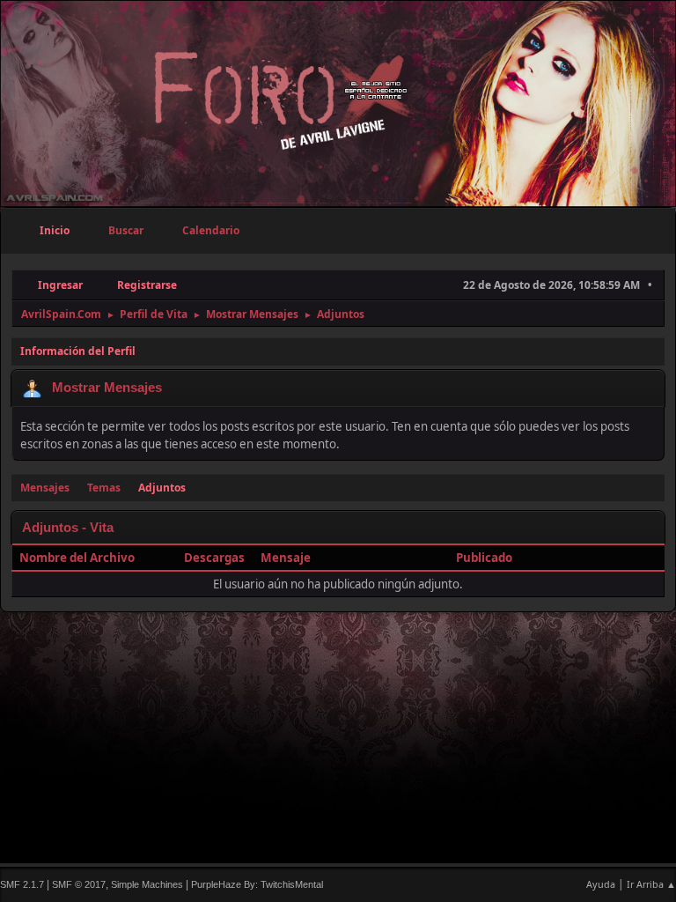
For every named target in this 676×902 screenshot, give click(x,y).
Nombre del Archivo (78, 558)
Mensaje (286, 558)
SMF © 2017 (79, 884)
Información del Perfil (78, 351)
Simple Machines (147, 884)
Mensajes (45, 487)
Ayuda (600, 884)
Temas (104, 487)
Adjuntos (162, 487)
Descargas (214, 558)
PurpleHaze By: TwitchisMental (257, 884)
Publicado (484, 558)
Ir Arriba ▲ (651, 884)
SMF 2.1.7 (22, 884)
